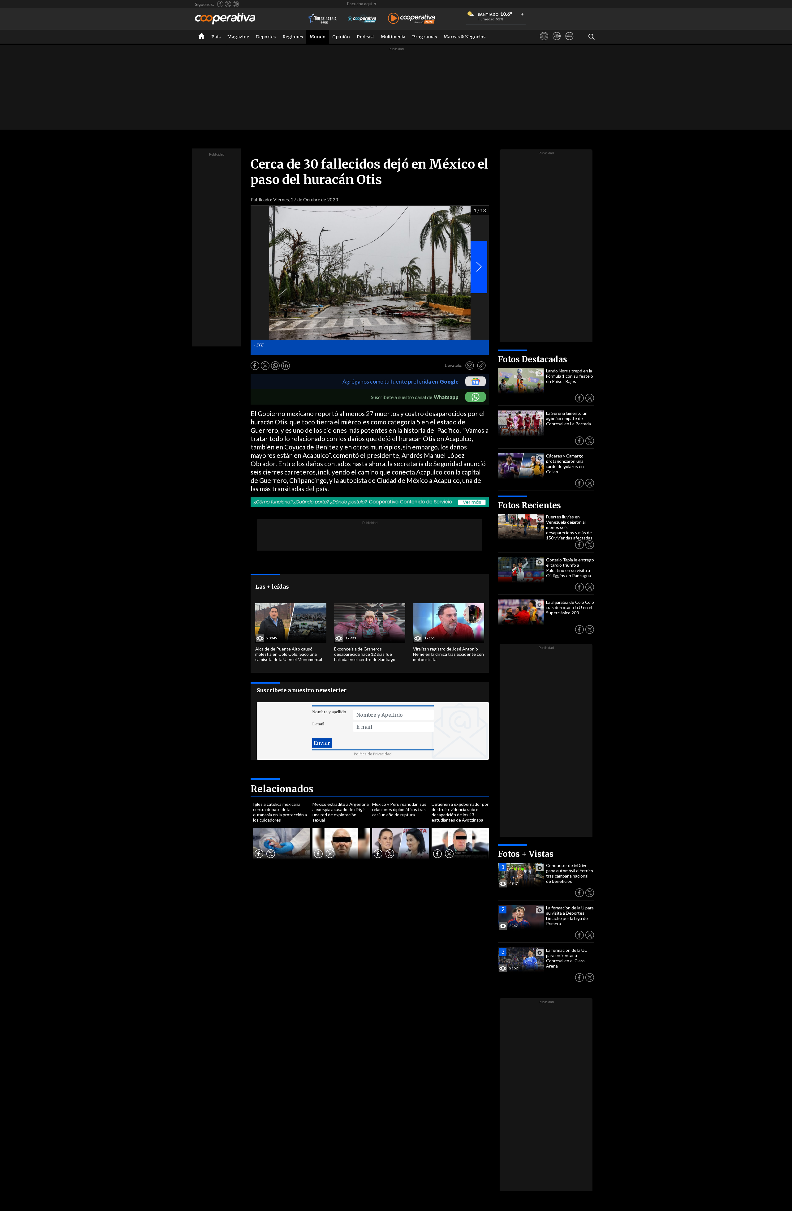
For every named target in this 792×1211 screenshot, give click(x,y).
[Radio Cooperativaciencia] (362, 18)
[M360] (557, 42)
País (216, 37)
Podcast (365, 37)
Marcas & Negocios (464, 37)
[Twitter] (228, 4)
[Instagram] (236, 4)
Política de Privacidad (373, 754)
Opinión (341, 37)
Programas (424, 37)
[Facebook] (220, 4)
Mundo (317, 37)
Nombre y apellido (329, 712)
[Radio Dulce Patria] (322, 18)
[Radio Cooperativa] (411, 19)
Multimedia (393, 37)
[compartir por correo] (469, 365)
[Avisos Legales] (544, 42)
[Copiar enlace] (481, 365)
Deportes (266, 37)
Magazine (238, 37)
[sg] (569, 42)
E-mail (318, 724)
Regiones (292, 37)
